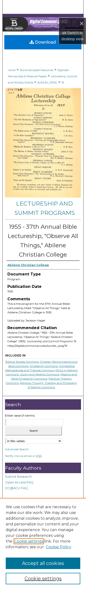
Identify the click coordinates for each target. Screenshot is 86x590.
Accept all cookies (43, 563)
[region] (43, 544)
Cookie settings (28, 541)
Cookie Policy (58, 547)
